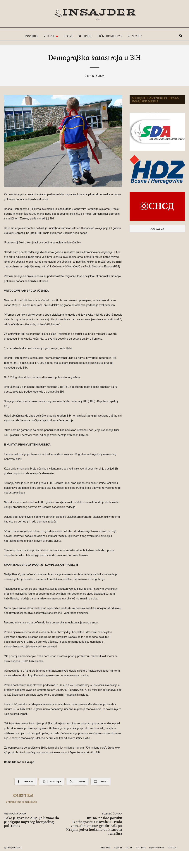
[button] (181, 36)
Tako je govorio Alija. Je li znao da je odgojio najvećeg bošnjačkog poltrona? (31, 822)
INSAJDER (105, 847)
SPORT (129, 847)
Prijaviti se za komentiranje (21, 801)
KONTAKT (173, 847)
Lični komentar (156, 847)
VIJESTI (118, 847)
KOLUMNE (141, 847)
